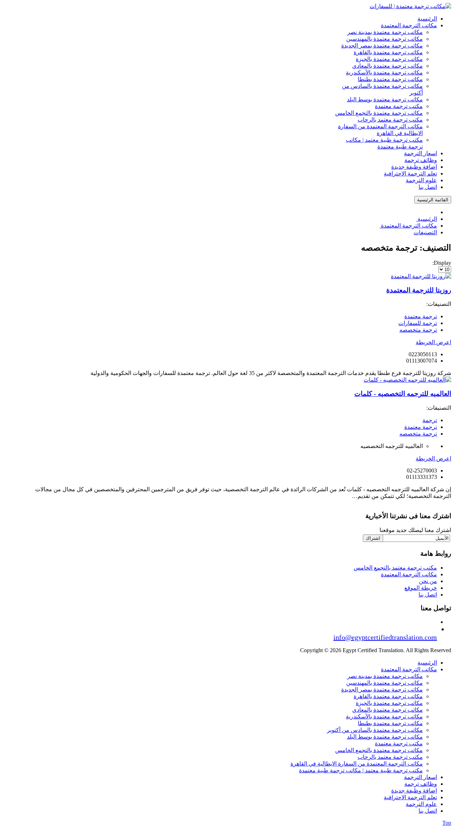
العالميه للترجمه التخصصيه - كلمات (402, 393)
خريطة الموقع (420, 588)
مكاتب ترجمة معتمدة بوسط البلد (385, 737)
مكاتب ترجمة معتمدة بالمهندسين (384, 683)
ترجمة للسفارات (417, 323)
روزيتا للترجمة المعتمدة (418, 290)
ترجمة (429, 420)
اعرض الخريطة (433, 342)
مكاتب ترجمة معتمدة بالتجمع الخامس (379, 750)
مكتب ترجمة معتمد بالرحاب (390, 757)
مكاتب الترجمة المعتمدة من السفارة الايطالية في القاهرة (356, 764)
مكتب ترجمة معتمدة (399, 743)
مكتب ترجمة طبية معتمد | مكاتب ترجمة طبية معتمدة (361, 770)
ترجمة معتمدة (420, 316)
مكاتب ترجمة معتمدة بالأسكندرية (384, 716)
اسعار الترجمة (420, 777)
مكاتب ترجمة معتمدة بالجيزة (389, 703)
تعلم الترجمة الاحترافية (410, 797)
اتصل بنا (428, 595)
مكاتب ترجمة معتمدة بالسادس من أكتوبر (375, 730)
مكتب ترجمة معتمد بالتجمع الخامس (395, 568)
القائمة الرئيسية (432, 199)
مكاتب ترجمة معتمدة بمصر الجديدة (382, 690)
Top (446, 823)
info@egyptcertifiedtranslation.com (385, 637)
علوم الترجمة (421, 804)
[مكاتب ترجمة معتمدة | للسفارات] (410, 6)
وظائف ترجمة (420, 784)
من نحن (428, 581)
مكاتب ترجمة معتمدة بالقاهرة (388, 696)
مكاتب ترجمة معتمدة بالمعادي (387, 710)
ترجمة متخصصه (418, 330)
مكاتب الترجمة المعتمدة (409, 574)
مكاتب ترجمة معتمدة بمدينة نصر (385, 676)
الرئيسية (427, 663)
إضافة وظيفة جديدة (414, 791)
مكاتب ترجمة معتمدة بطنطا (390, 723)
